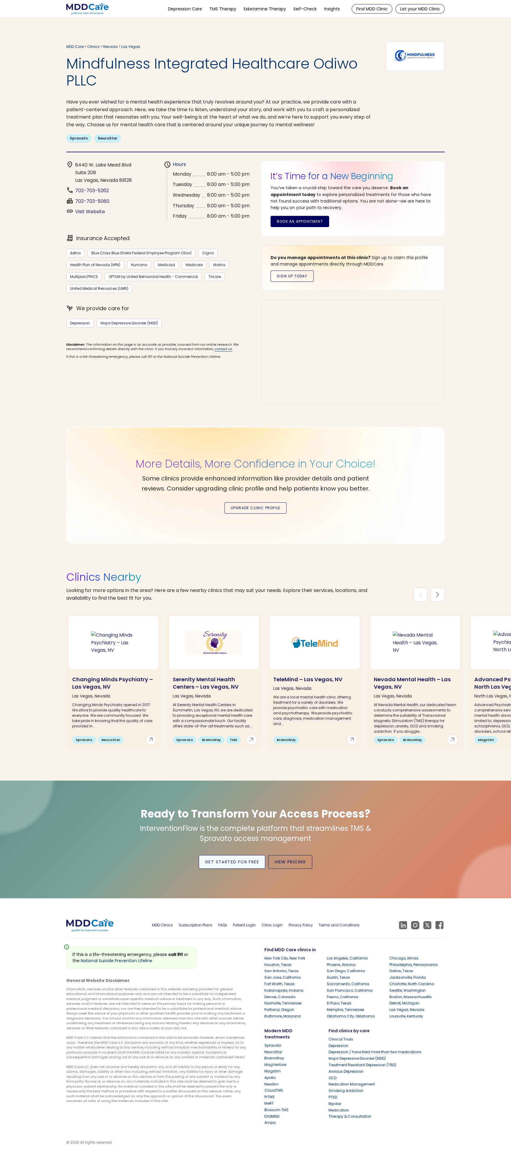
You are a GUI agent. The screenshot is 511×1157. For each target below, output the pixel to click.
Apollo (270, 1077)
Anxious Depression (346, 1071)
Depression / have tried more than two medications (375, 1051)
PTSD (333, 1097)
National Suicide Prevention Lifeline (116, 961)
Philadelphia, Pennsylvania (413, 964)
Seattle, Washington (407, 990)
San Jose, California (282, 977)
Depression (80, 323)
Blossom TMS (276, 1109)
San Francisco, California (350, 990)
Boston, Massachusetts (410, 996)
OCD (333, 1077)
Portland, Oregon (279, 1009)
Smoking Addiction (346, 1090)
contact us (223, 349)
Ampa (270, 1122)
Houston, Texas (278, 964)
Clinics (93, 46)
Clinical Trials (341, 1039)
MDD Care (75, 46)
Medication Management (352, 1084)
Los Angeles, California (347, 958)
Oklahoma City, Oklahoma (351, 1016)
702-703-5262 (92, 190)
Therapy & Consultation (350, 1116)
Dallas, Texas (401, 970)
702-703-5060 (92, 201)
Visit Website (90, 211)
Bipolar (335, 1103)
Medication (339, 1110)
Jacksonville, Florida (407, 977)
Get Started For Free (232, 862)
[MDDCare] (87, 8)
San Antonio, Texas (281, 970)
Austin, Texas (338, 977)
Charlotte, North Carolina (411, 983)
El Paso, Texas (339, 1003)
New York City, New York (284, 958)
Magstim (272, 1071)
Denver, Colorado (279, 996)
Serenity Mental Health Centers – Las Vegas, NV (206, 683)
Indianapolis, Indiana (283, 990)
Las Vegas (130, 46)
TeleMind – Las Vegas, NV (307, 679)
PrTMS (269, 1096)
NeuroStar (107, 138)
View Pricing (290, 862)
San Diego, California (346, 970)
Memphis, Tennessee (345, 1009)
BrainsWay (274, 1058)
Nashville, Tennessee (282, 1003)
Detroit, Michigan (404, 1003)
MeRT (269, 1103)
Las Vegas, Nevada (406, 1009)
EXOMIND (271, 1116)
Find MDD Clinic (372, 9)
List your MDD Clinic (420, 9)
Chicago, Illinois (403, 958)
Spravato (79, 138)
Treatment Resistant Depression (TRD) (362, 1064)
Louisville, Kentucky (406, 1016)
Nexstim (271, 1084)
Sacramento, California (348, 983)
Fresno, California (342, 996)
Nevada (110, 46)
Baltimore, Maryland (282, 1016)
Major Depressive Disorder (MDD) (129, 323)
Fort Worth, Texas (279, 983)
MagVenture (275, 1064)
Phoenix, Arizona (341, 964)
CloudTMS (273, 1090)
